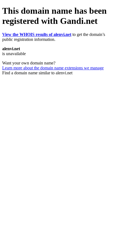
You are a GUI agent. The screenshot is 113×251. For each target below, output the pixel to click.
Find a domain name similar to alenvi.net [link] (37, 72)
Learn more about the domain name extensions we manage (53, 68)
